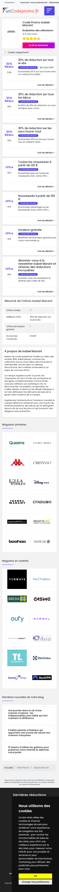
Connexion (10, 2)
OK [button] (35, 876)
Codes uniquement (18, 52)
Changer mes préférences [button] (35, 881)
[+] (37, 77)
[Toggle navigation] (49, 10)
